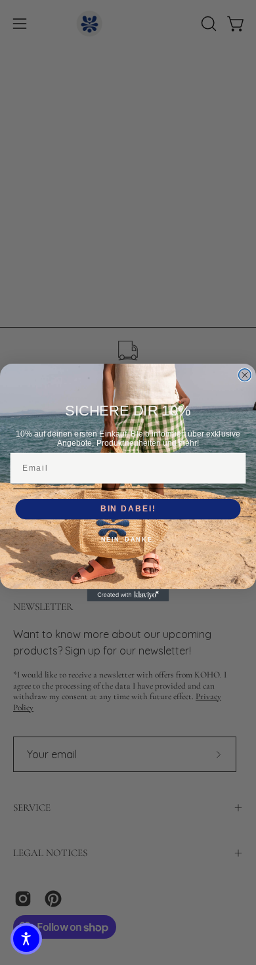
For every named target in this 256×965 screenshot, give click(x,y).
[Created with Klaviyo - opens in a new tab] (128, 595)
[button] (26, 938)
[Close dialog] (244, 375)
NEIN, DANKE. (128, 540)
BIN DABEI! (128, 509)
